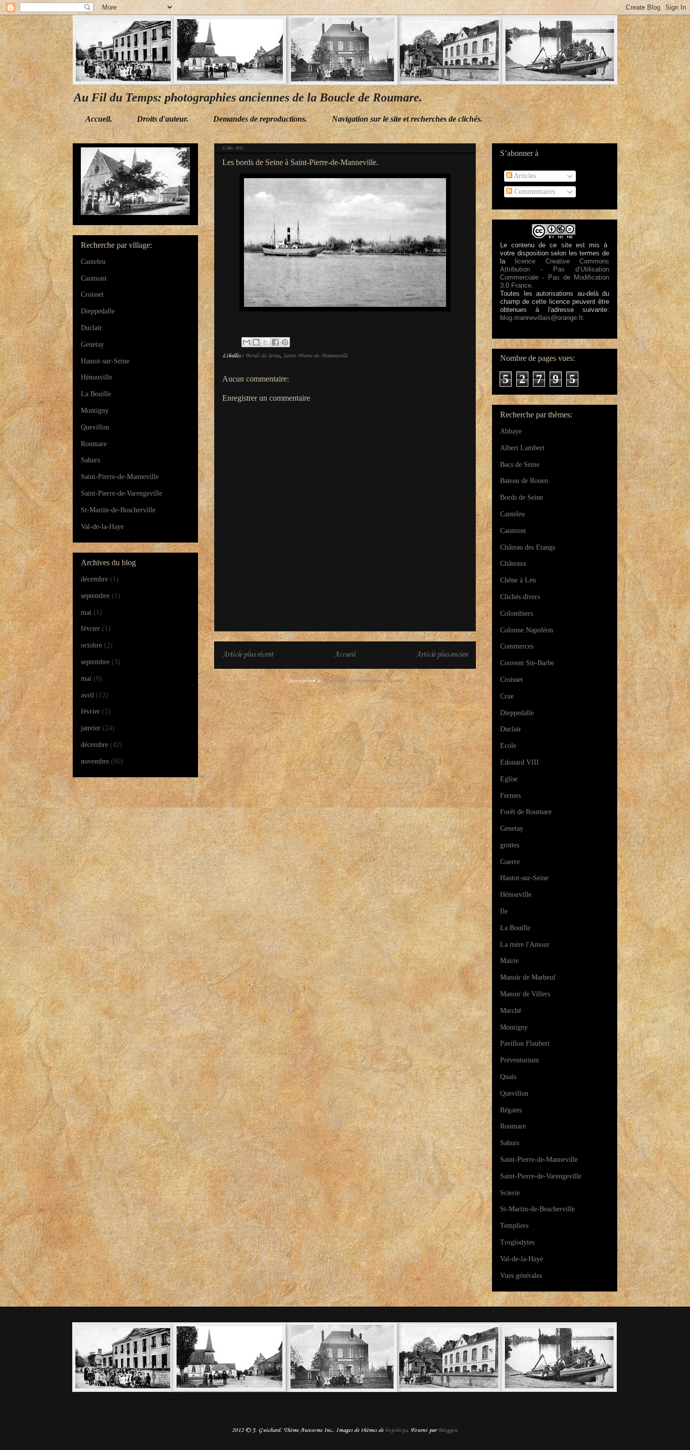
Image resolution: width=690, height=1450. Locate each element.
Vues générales (521, 1275)
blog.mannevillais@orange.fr (541, 317)
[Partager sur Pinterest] (285, 342)
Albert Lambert (522, 448)
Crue (507, 696)
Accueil (344, 655)
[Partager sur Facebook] (275, 342)
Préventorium (519, 1060)
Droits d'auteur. (162, 119)
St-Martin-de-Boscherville (118, 510)
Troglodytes (517, 1242)
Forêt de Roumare (526, 812)
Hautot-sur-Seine (105, 361)
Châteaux (513, 563)
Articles (524, 176)
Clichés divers (520, 597)
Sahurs (90, 460)
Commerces (516, 646)
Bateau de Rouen (524, 481)
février (90, 628)
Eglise (509, 779)
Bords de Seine (262, 355)
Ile (504, 911)
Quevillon (95, 427)
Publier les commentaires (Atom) (363, 680)
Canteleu (93, 261)
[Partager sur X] (266, 342)
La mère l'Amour (525, 944)
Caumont (94, 278)
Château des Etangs (527, 547)
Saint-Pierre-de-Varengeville (121, 493)
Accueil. (98, 119)
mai (86, 612)
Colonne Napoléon (526, 630)
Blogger (447, 1430)
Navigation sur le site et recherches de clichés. (407, 119)
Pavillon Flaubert (525, 1043)
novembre (95, 761)
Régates (511, 1110)
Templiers (514, 1225)
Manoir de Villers (525, 994)
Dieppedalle (98, 311)
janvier (91, 728)
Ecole (508, 745)
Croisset (92, 294)
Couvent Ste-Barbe (527, 663)
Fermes (510, 795)
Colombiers (516, 613)
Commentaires (533, 191)
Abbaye (511, 431)
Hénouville (96, 377)
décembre (94, 579)
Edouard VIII (519, 762)
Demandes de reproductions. (260, 119)
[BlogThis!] (256, 342)
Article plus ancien (442, 655)
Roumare (94, 444)
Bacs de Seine (519, 464)
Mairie (509, 960)
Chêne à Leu (518, 580)
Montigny (95, 410)
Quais (508, 1077)
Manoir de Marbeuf (528, 977)
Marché (510, 1010)
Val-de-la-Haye (102, 526)
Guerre (510, 862)
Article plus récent (247, 655)
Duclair (91, 328)
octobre (91, 645)
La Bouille (96, 394)
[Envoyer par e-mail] (246, 342)
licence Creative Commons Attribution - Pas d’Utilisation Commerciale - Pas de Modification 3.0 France (554, 273)
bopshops (396, 1430)
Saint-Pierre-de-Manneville (315, 355)
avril (87, 695)
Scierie (510, 1193)
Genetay (92, 344)
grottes (509, 845)
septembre (95, 596)
